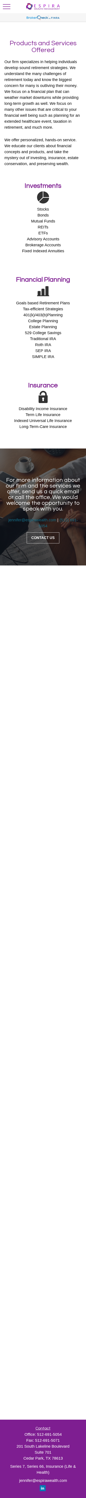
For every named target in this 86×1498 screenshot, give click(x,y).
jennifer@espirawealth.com (32, 520)
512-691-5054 (49, 1434)
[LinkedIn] (43, 1488)
